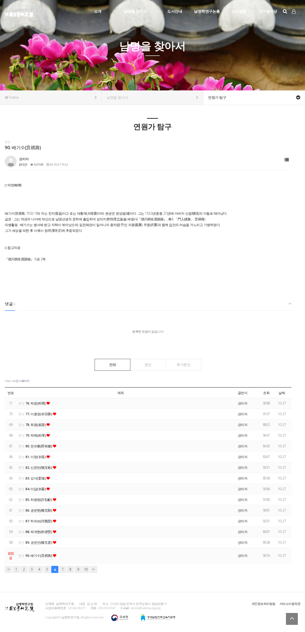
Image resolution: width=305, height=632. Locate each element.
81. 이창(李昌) (35, 456)
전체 (112, 364)
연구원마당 (268, 11)
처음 (8, 569)
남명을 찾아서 (135, 11)
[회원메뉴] (294, 11)
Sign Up (294, 19)
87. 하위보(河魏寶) (39, 521)
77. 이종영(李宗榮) (39, 414)
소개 (98, 11)
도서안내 (174, 11)
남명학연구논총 (207, 11)
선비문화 (239, 11)
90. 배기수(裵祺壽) (39, 555)
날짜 (282, 392)
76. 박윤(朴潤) (35, 403)
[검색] (285, 11)
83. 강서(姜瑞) (35, 478)
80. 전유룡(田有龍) (39, 446)
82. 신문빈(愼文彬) (39, 467)
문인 (148, 364)
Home (13, 97)
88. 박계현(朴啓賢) (39, 531)
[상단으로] (292, 619)
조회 (266, 392)
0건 (24, 164)
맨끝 (93, 569)
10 (86, 569)
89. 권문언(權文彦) (39, 542)
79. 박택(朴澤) (35, 435)
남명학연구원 (20, 12)
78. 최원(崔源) (35, 424)
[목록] (286, 160)
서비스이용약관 (290, 604)
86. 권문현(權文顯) (39, 510)
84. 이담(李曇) (35, 489)
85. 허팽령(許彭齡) (39, 499)
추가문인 (183, 364)
